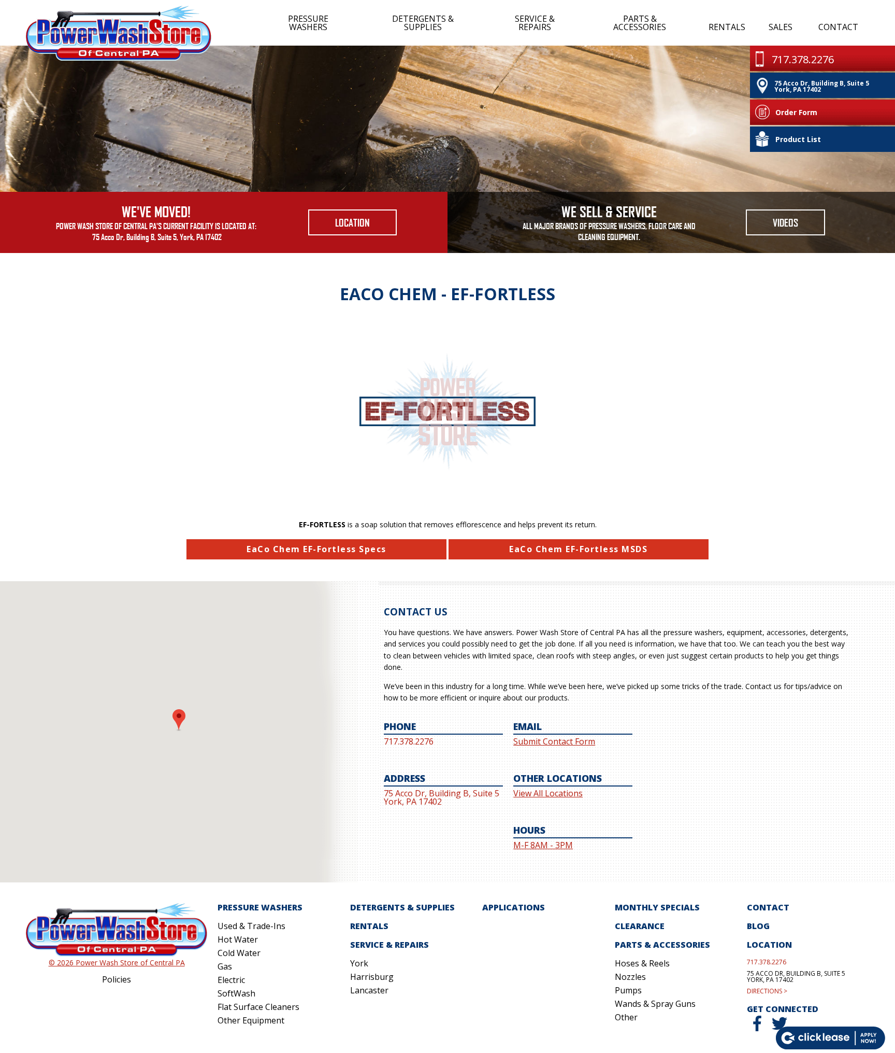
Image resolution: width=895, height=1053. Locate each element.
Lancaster (369, 990)
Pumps (628, 990)
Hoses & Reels (642, 963)
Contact (837, 27)
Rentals (726, 27)
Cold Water (239, 953)
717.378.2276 (766, 962)
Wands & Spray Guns (655, 1003)
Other (626, 1017)
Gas (225, 966)
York (359, 963)
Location (352, 222)
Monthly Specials (657, 907)
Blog (758, 926)
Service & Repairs (535, 23)
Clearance (640, 926)
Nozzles (630, 976)
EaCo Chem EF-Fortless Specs (316, 549)
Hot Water (238, 939)
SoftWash (236, 993)
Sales (780, 27)
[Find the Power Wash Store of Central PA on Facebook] (757, 1028)
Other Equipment (251, 1020)
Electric (231, 980)
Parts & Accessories (639, 23)
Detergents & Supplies (423, 23)
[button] (178, 720)
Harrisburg (372, 976)
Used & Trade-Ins (251, 926)
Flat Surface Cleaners (258, 1007)
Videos (785, 222)
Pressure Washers (308, 23)
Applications (513, 907)
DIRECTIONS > (767, 991)
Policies (116, 979)
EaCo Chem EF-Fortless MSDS (578, 549)
